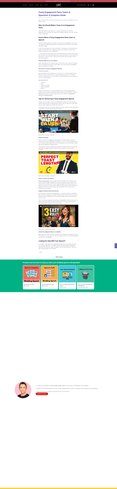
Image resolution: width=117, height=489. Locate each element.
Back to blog (59, 257)
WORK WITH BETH (41, 393)
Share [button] (41, 252)
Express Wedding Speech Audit (48, 284)
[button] (25, 5)
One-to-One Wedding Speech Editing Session (67, 285)
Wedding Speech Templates (29, 284)
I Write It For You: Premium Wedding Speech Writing (85, 285)
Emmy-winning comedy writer (58, 385)
